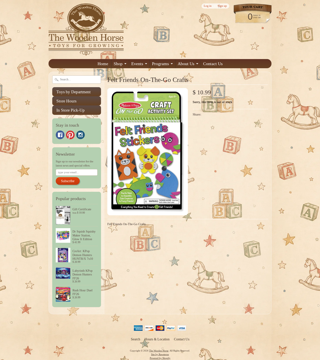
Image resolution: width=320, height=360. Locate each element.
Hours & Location (157, 339)
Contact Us (213, 63)
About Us (186, 63)
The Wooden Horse (158, 350)
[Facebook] (60, 135)
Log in (208, 6)
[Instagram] (80, 135)
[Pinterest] (70, 135)
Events (137, 63)
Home (103, 63)
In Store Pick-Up (70, 110)
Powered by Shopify (160, 358)
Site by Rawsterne (160, 354)
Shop (118, 63)
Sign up (222, 6)
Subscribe (67, 181)
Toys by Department (73, 92)
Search (135, 339)
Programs (160, 63)
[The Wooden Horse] (86, 53)
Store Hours (66, 101)
